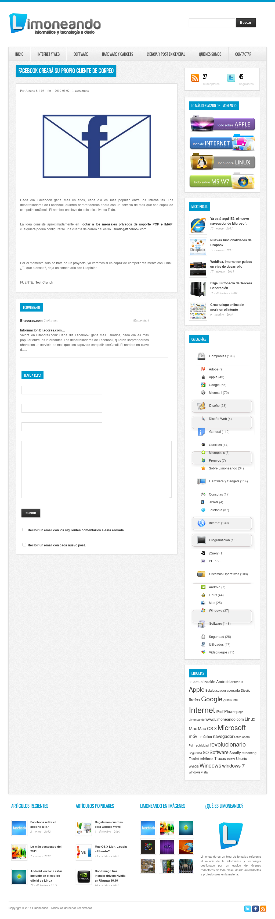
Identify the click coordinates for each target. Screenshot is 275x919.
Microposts (217, 452)
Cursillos (215, 444)
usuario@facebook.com (129, 229)
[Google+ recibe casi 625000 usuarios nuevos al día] (148, 853)
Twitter (231, 759)
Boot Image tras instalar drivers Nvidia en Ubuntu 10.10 (110, 875)
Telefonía (215, 509)
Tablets (213, 502)
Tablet (194, 758)
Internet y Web (49, 54)
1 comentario (80, 91)
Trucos (220, 758)
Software (81, 54)
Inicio (19, 54)
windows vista (198, 772)
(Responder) (141, 320)
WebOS (194, 766)
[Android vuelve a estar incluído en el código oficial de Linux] (186, 834)
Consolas (216, 494)
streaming (249, 752)
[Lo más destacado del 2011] (167, 834)
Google (214, 384)
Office (237, 737)
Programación (219, 540)
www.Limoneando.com (224, 719)
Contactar (235, 54)
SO (206, 752)
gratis (227, 700)
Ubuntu (241, 758)
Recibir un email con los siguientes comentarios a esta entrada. (76, 530)
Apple (213, 376)
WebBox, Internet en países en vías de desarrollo (231, 264)
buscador (219, 690)
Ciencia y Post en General (166, 54)
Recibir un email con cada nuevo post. (57, 545)
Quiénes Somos (210, 54)
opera (246, 737)
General (215, 431)
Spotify (235, 752)
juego (239, 712)
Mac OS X (207, 728)
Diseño (214, 405)
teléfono (207, 758)
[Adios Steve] (186, 872)
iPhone (229, 711)
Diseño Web (218, 418)
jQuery (214, 553)
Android (214, 587)
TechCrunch (44, 282)
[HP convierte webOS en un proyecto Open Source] (167, 872)
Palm (192, 745)
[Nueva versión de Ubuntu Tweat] (167, 853)
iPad (219, 711)
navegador (223, 736)
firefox (194, 699)
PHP (212, 561)
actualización (204, 681)
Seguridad (216, 636)
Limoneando (197, 719)
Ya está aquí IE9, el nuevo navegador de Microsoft (229, 221)
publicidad (202, 745)
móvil (194, 736)
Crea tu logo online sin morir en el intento (227, 307)
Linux (213, 594)
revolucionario (227, 744)
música (206, 736)
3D (191, 682)
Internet (214, 522)
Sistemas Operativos (224, 573)
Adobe (214, 369)
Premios (215, 460)
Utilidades (216, 644)
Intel (235, 700)
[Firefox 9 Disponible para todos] (186, 853)
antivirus (236, 681)
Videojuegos (218, 652)
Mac (212, 602)
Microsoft (215, 392)
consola (233, 690)
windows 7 (233, 765)
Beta (208, 690)
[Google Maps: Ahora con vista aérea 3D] (148, 872)
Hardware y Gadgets (117, 54)
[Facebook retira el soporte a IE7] (148, 834)
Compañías (217, 356)
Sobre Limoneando (223, 468)
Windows (215, 610)
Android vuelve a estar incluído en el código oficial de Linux (46, 875)
